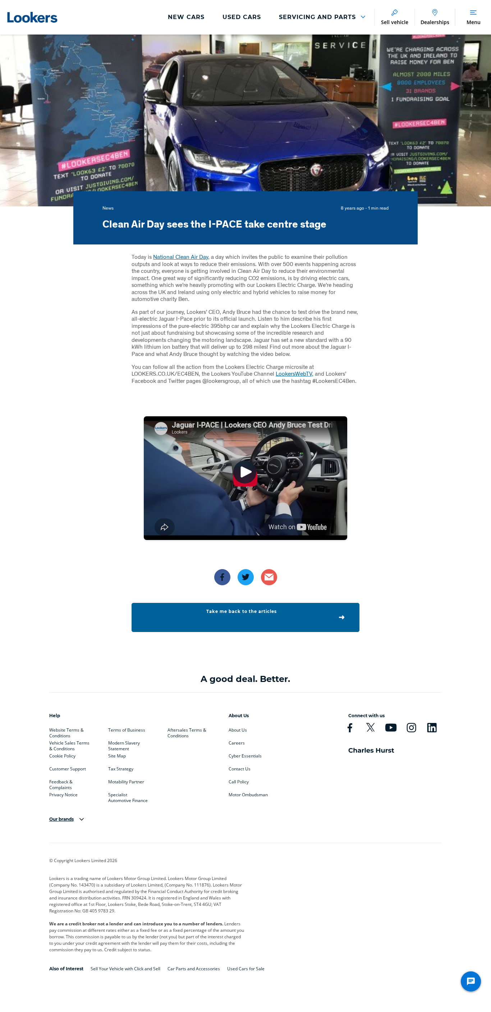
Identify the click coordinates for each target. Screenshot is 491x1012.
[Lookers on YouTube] (391, 727)
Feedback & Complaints (61, 783)
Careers (237, 743)
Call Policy (239, 782)
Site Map (117, 756)
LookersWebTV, (294, 373)
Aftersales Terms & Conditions (187, 731)
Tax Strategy (120, 769)
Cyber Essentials (245, 756)
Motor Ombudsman (248, 795)
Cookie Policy (62, 756)
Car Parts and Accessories (194, 969)
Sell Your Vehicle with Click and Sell (125, 969)
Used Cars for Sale (246, 969)
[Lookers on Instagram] (411, 727)
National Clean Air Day (180, 256)
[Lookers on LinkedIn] (432, 727)
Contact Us (240, 769)
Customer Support (67, 769)
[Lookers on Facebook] (350, 727)
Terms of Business (126, 730)
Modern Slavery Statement (124, 744)
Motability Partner (126, 782)
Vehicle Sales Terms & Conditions (69, 744)
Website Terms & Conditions (66, 731)
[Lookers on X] (370, 727)
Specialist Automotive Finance (128, 796)
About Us (238, 730)
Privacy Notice (63, 795)
